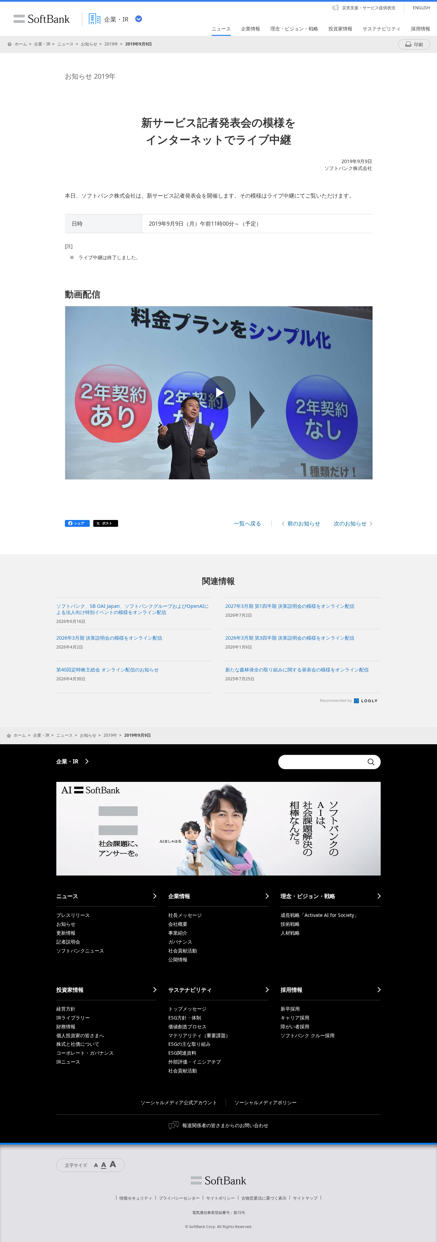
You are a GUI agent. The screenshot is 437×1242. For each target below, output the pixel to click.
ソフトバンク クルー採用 (308, 1035)
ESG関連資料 (182, 1053)
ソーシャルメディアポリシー (266, 1102)
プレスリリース (73, 915)
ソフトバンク (218, 1180)
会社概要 (177, 924)
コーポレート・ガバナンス (85, 1053)
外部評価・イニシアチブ (194, 1061)
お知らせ (89, 44)
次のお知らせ (350, 523)
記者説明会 (68, 941)
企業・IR (42, 44)
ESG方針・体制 (184, 1017)
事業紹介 (177, 933)
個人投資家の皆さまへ (80, 1035)
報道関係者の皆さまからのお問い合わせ (225, 1125)
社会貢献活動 (182, 950)
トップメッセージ (187, 1008)
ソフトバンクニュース (80, 950)
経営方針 (65, 1008)
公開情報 (177, 959)
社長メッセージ (185, 915)
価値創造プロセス (187, 1026)
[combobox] (321, 762)
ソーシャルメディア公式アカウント (179, 1102)
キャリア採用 (295, 1017)
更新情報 (65, 933)
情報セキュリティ (135, 1198)
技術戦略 (290, 924)
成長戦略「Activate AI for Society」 (320, 915)
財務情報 (65, 1026)
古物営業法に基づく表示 (263, 1198)
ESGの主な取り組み (189, 1044)
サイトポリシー (220, 1198)
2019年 (111, 44)
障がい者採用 (295, 1026)
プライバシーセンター (179, 1198)
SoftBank (42, 19)
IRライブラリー (73, 1017)
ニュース (65, 44)
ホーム (21, 44)
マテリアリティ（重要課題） (199, 1035)
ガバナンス (180, 941)
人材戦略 (290, 933)
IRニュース (68, 1061)
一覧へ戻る (247, 523)
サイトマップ (305, 1198)
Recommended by (336, 700)
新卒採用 (290, 1008)
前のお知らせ (303, 523)
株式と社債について (77, 1044)
